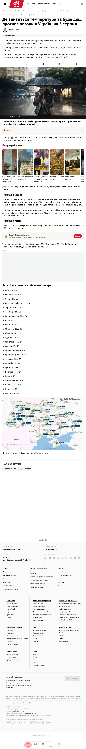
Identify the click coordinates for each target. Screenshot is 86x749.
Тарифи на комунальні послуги (17, 639)
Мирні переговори (39, 609)
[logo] (16, 4)
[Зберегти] (75, 64)
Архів (59, 579)
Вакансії (60, 572)
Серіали (35, 642)
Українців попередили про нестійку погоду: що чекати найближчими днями (41, 188)
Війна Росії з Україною (42, 601)
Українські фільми (39, 633)
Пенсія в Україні (12, 644)
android (11, 722)
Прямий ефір (11, 609)
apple (23, 722)
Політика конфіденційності (39, 568)
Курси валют (11, 633)
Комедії (35, 639)
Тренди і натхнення (13, 660)
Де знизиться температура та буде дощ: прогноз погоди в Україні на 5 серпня (48, 11)
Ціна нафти (10, 630)
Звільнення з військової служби (70, 603)
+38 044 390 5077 (51, 549)
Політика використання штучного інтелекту (41, 572)
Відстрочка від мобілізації (68, 615)
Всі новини (30, 4)
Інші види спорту (38, 666)
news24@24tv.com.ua (11, 549)
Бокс (34, 654)
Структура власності (64, 575)
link (45, 558)
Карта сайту (61, 582)
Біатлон (35, 663)
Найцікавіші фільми (40, 630)
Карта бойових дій (39, 606)
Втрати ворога (38, 620)
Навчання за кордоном (67, 644)
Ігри (54, 4)
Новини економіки (14, 628)
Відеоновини (11, 612)
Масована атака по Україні (42, 615)
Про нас (5, 568)
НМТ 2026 (62, 638)
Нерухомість (12, 651)
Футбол (35, 657)
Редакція (6, 572)
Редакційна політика (9, 575)
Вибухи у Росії (37, 618)
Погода (9, 618)
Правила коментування (38, 583)
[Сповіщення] (82, 4)
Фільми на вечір (38, 636)
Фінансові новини (13, 636)
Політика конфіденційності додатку (41, 577)
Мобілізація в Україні (68, 601)
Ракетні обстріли (38, 603)
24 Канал (5, 11)
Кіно (34, 628)
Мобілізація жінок (65, 609)
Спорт (35, 651)
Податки (9, 642)
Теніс (34, 660)
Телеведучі (6, 582)
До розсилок (72, 678)
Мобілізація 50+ (64, 606)
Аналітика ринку (12, 654)
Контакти (61, 568)
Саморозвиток (64, 641)
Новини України (44, 4)
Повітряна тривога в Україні (42, 612)
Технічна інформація (37, 587)
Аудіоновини (11, 615)
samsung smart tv (47, 722)
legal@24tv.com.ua (30, 713)
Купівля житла (11, 657)
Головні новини (12, 603)
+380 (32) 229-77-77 (18, 711)
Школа (61, 635)
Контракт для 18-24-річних (68, 612)
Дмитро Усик (14, 30)
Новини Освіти (65, 628)
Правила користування (10, 589)
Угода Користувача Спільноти (39, 580)
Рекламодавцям (8, 586)
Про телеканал (8, 579)
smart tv (34, 722)
